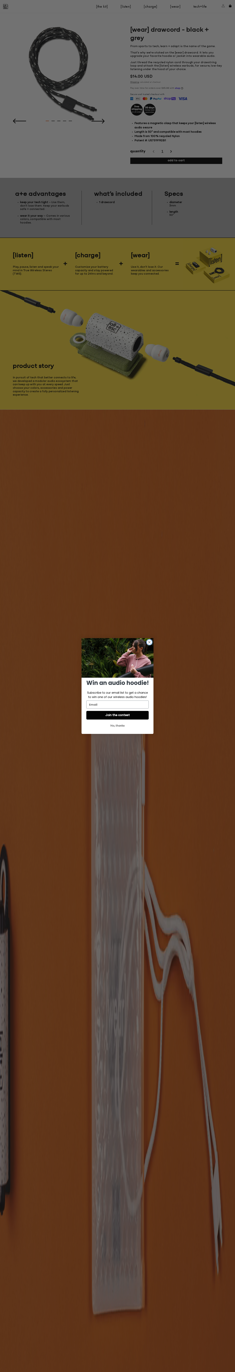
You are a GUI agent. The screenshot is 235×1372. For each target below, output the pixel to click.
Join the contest (117, 715)
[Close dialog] (149, 642)
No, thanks (117, 725)
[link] (117, 658)
